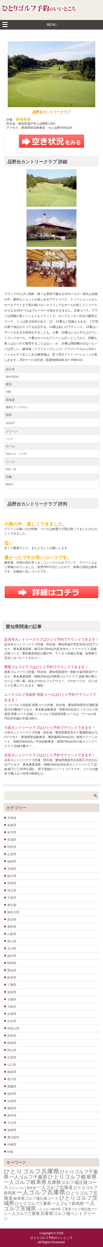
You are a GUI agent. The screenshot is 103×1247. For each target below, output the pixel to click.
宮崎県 (11, 1130)
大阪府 (11, 1006)
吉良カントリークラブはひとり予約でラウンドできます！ (49, 755)
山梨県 (11, 934)
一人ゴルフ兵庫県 (40, 1192)
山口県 (11, 1064)
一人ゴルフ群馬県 (68, 1203)
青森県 (11, 825)
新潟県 (11, 919)
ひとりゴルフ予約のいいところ (51, 1237)
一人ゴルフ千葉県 (28, 1177)
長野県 (11, 927)
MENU (51, 25)
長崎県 (11, 1108)
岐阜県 (11, 977)
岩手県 (11, 832)
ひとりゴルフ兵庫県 (31, 1171)
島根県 (11, 1043)
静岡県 (11, 963)
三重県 (11, 985)
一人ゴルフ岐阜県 (25, 1182)
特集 (10, 1152)
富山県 (11, 941)
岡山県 (11, 1050)
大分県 (11, 1123)
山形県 (11, 854)
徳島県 (11, 1072)
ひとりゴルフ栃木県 (22, 1188)
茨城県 (11, 868)
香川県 (11, 1079)
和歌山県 (13, 1028)
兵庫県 (11, 1014)
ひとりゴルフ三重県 (33, 1203)
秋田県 (11, 847)
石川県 (11, 948)
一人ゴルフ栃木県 (49, 1209)
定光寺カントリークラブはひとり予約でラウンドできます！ (51, 639)
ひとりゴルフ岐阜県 (72, 1177)
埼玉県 (11, 890)
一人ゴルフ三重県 (24, 1213)
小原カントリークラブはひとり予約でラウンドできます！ (49, 728)
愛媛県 (11, 1086)
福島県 (11, 861)
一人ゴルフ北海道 (55, 1187)
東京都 (11, 905)
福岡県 (11, 1094)
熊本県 (11, 1115)
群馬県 (11, 883)
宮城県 (11, 839)
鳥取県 (11, 1035)
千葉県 (11, 898)
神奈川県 (13, 912)
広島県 (11, 1057)
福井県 (11, 956)
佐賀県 (11, 1101)
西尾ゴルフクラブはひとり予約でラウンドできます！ (46, 667)
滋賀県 (11, 992)
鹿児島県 (13, 1137)
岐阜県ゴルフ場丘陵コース (36, 1198)
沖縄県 (11, 1144)
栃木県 (11, 876)
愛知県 (11, 970)
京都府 (11, 999)
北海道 (11, 818)
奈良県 (11, 1021)
